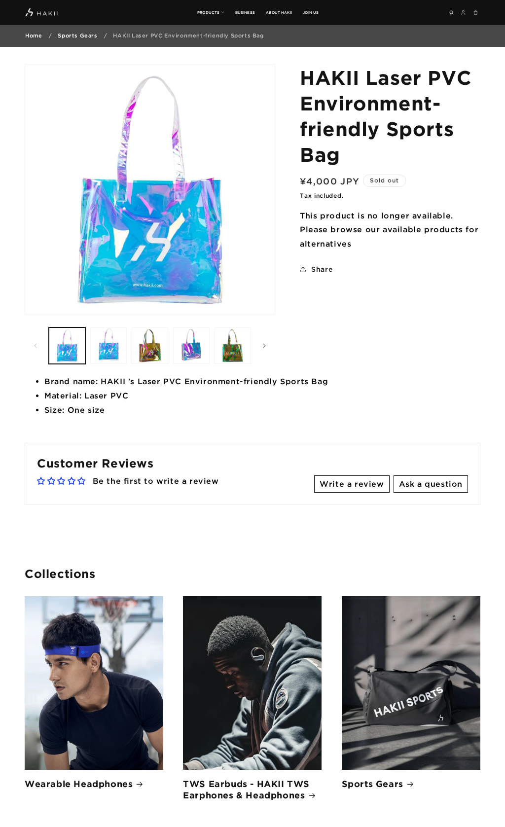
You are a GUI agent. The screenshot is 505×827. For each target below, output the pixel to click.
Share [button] (321, 269)
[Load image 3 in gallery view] (150, 345)
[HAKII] (41, 12)
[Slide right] (264, 346)
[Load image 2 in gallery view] (108, 345)
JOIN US (311, 12)
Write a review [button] (352, 483)
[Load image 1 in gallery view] (67, 345)
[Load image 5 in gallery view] (233, 345)
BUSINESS (245, 12)
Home (33, 35)
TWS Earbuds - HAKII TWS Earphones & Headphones (246, 789)
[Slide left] (35, 346)
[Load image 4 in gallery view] (191, 345)
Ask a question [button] (431, 483)
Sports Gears (77, 35)
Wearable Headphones (79, 784)
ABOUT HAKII (279, 12)
